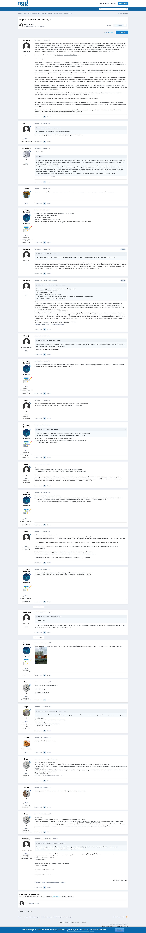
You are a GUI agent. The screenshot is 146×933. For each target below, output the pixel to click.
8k (27, 235)
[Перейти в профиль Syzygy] (26, 129)
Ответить (122, 32)
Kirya (26, 707)
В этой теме (119, 9)
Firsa (26, 682)
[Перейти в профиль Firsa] (26, 688)
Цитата (49, 116)
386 (27, 350)
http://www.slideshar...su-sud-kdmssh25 (61, 855)
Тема (66, 922)
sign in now (56, 896)
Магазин (21, 9)
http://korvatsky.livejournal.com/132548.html (47, 349)
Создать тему (108, 32)
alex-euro (31, 24)
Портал (29, 9)
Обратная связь (75, 922)
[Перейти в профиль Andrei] (26, 194)
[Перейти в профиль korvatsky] (26, 844)
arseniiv (26, 737)
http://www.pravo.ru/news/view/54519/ (45, 176)
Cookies (84, 922)
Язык (61, 922)
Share (109, 25)
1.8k (27, 415)
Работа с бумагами (38, 26)
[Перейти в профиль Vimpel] (26, 342)
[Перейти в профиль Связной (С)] (26, 154)
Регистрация (123, 3)
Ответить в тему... (34, 903)
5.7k (27, 721)
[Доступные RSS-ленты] (126, 917)
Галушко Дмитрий (26, 211)
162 (27, 853)
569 (27, 752)
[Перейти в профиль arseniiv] (26, 743)
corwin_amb (26, 612)
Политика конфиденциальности (119, 924)
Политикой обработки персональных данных (80, 931)
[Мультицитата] (44, 117)
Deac (26, 400)
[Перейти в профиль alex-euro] (21, 25)
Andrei (26, 188)
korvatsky (26, 839)
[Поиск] (126, 9)
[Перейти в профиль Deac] (26, 406)
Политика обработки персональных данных (115, 926)
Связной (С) (26, 148)
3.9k (27, 163)
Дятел (26, 787)
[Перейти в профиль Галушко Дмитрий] (26, 218)
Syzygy (26, 123)
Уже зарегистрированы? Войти (106, 3)
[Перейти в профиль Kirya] (26, 712)
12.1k (27, 203)
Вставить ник (38, 116)
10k (27, 802)
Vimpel (26, 336)
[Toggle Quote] (37, 128)
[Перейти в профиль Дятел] (26, 793)
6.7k (27, 138)
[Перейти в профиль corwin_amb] (26, 618)
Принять (119, 930)
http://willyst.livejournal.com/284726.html (66, 55)
